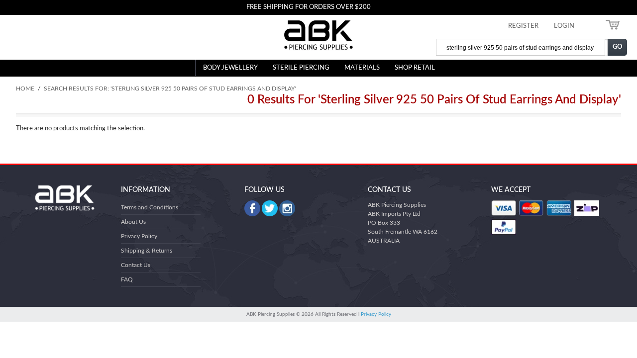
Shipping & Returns (146, 251)
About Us (133, 222)
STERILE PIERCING (301, 68)
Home (25, 88)
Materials (362, 68)
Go (618, 47)
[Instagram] (287, 208)
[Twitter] (270, 208)
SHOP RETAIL (415, 68)
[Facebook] (252, 208)
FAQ (127, 279)
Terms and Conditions (149, 207)
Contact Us (135, 265)
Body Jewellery (230, 68)
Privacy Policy (139, 236)
